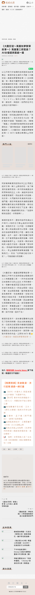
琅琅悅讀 (4, 39)
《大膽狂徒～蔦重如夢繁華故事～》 (17, 336)
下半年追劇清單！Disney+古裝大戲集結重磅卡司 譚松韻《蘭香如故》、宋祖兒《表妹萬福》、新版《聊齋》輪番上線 (23, 555)
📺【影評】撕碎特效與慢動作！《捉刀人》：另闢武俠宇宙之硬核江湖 (17, 400)
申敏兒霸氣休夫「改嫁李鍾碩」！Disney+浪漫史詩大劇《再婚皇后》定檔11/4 (23, 561)
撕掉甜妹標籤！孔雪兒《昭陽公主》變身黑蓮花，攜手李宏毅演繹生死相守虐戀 (22, 535)
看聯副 (10, 6)
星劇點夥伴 (19, 9)
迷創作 (29, 6)
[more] (29, 144)
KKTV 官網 (21, 487)
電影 (3, 9)
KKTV (16, 56)
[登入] (30, 3)
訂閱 (25, 587)
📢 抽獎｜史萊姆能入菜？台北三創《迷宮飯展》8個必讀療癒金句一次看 (17, 440)
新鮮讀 (4, 6)
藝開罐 (22, 6)
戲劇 (7, 9)
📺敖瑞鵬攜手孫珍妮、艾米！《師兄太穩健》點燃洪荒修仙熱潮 (17, 409)
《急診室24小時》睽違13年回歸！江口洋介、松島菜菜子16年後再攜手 (22, 544)
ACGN (12, 9)
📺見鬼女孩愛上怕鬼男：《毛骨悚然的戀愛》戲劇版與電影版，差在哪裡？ (17, 430)
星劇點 (10, 39)
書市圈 (16, 6)
